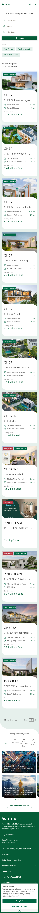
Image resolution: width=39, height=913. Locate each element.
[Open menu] (35, 4)
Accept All (19, 901)
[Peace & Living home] (7, 4)
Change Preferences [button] (19, 906)
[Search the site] (30, 4)
